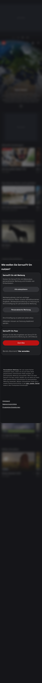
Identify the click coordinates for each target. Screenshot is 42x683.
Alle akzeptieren (21, 289)
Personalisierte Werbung (21, 310)
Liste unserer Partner (33, 383)
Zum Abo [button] (21, 343)
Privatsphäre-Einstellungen (11, 407)
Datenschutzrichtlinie (9, 404)
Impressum (6, 401)
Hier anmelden (24, 351)
